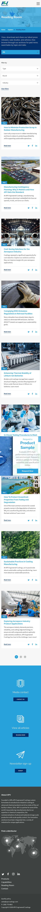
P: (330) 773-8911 (7, 904)
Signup (20, 770)
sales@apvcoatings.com (9, 902)
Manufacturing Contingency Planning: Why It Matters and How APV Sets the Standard (19, 189)
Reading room (20, 735)
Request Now (27, 471)
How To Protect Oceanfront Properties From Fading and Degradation (16, 499)
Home (3, 30)
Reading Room (7, 885)
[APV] (4, 3)
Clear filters (5, 89)
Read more (7, 145)
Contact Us (20, 699)
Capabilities (6, 882)
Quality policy (6, 899)
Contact (4, 889)
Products (5, 879)
